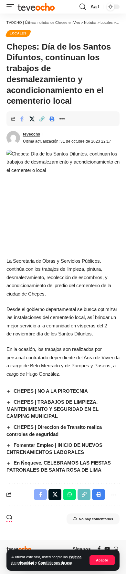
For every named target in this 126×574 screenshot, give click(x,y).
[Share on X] (32, 119)
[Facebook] (99, 549)
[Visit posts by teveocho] (13, 138)
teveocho (31, 134)
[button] (102, 560)
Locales (18, 33)
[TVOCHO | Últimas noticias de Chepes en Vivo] (36, 7)
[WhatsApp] (116, 549)
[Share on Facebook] (21, 119)
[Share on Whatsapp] (69, 494)
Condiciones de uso (55, 563)
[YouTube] (107, 549)
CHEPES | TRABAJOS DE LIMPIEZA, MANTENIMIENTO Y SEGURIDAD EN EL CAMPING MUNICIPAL (52, 409)
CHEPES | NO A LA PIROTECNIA (51, 391)
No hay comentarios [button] (96, 519)
